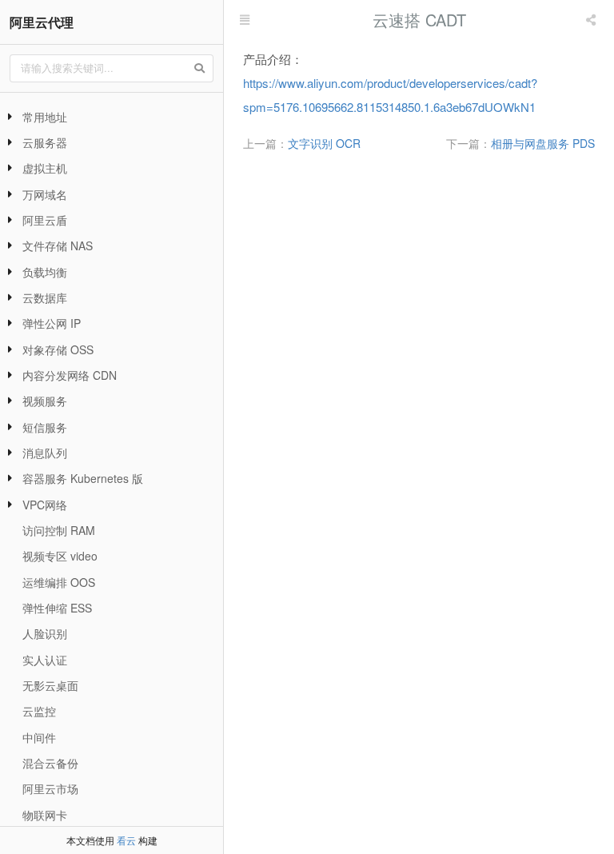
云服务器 (44, 142)
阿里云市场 (50, 788)
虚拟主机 (44, 168)
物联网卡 (44, 815)
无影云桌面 (50, 685)
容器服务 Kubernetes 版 (82, 478)
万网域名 (44, 194)
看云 (126, 840)
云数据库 (44, 297)
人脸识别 (44, 633)
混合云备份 (50, 763)
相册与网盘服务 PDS (543, 143)
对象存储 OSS (58, 349)
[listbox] (592, 20)
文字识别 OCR (324, 143)
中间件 (39, 737)
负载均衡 (44, 272)
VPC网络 (44, 505)
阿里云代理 (42, 22)
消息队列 (44, 453)
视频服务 (44, 401)
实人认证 (44, 660)
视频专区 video (60, 556)
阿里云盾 (44, 220)
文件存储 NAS (57, 245)
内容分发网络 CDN (69, 375)
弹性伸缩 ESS (57, 608)
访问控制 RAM (58, 530)
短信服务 (44, 427)
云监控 (39, 711)
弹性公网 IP (51, 323)
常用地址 (44, 117)
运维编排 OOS (58, 582)
